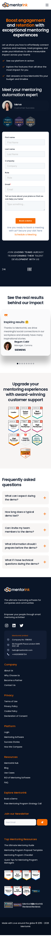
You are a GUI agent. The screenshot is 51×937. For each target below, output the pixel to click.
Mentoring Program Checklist (18, 855)
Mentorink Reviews (28, 905)
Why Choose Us (12, 675)
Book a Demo (10, 798)
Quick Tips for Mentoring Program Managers (21, 861)
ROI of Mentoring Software (17, 777)
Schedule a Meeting (25, 234)
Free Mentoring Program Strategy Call (23, 803)
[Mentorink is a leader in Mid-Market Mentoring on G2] (17, 877)
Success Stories (12, 742)
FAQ (6, 782)
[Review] (35, 893)
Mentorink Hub (11, 763)
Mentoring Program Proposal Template (23, 850)
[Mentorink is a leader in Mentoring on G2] (8, 877)
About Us (8, 670)
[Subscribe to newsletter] (42, 822)
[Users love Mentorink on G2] (26, 893)
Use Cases (9, 772)
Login (6, 732)
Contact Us (9, 685)
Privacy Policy (11, 706)
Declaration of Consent (15, 716)
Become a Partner (13, 680)
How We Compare (13, 746)
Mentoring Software (14, 737)
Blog (6, 767)
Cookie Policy (10, 711)
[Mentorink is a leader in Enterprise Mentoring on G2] (26, 877)
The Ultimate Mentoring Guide (19, 845)
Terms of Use (10, 701)
